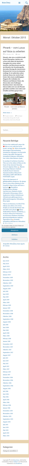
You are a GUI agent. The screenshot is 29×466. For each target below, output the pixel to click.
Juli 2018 (5, 324)
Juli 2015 (5, 424)
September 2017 (8, 352)
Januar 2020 (7, 275)
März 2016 (6, 402)
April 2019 (6, 300)
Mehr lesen (7, 112)
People (7, 116)
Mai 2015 (5, 430)
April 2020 (6, 266)
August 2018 (7, 322)
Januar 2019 (6, 308)
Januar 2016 (6, 408)
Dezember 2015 (8, 411)
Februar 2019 (7, 305)
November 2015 (8, 413)
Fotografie (13, 118)
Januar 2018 (6, 341)
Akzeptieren (14, 230)
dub (8, 118)
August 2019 (7, 288)
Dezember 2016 (8, 377)
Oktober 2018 (7, 316)
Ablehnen (14, 235)
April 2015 (6, 433)
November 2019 (8, 280)
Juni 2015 (6, 427)
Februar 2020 (7, 272)
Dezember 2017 (8, 344)
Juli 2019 (5, 291)
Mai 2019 (6, 297)
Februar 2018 (7, 338)
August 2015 (7, 422)
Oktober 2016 (7, 383)
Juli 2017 (5, 358)
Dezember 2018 (8, 311)
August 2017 (7, 355)
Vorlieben (14, 239)
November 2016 (8, 380)
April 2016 (6, 399)
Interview (12, 120)
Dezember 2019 (8, 277)
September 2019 (8, 286)
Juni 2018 (6, 327)
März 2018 (6, 336)
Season (11, 116)
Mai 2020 (6, 263)
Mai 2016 (6, 397)
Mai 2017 (5, 363)
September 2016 (8, 386)
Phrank (18, 120)
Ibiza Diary (6, 3)
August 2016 (7, 388)
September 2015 (8, 419)
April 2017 (6, 366)
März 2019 (6, 302)
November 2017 (8, 347)
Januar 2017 (6, 374)
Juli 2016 (5, 391)
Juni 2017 (6, 361)
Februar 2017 (7, 372)
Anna (18, 54)
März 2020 (6, 269)
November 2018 (8, 313)
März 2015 (6, 436)
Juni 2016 (6, 394)
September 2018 (8, 319)
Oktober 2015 (7, 416)
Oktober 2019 (7, 283)
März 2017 (6, 369)
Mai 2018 (6, 330)
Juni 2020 (6, 261)
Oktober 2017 (7, 349)
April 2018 (6, 333)
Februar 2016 (7, 405)
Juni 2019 (6, 294)
